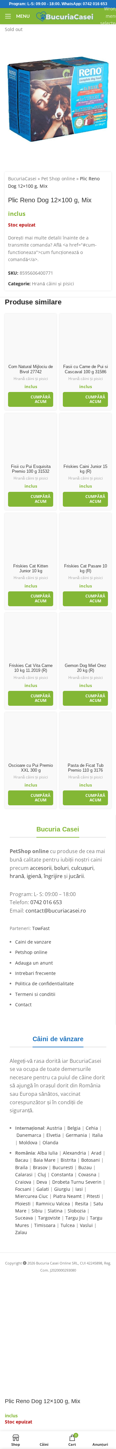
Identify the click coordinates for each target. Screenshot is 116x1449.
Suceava (24, 1218)
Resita (81, 1203)
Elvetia (53, 1135)
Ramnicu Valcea (53, 1203)
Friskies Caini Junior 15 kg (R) (85, 469)
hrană (17, 876)
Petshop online (31, 952)
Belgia (74, 1128)
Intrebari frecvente (35, 973)
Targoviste (49, 1218)
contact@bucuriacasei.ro (55, 910)
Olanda (50, 1142)
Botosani (90, 1160)
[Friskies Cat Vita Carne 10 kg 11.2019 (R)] (30, 638)
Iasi (79, 1189)
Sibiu (37, 1211)
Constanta (62, 1174)
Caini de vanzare (33, 942)
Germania (76, 1135)
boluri (61, 868)
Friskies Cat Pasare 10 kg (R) (85, 568)
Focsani (23, 1189)
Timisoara (44, 1225)
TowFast (41, 928)
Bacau (21, 1160)
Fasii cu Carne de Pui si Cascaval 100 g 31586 (85, 369)
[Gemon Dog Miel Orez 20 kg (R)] (85, 638)
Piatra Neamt (67, 1196)
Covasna (87, 1174)
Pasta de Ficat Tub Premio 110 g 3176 (85, 768)
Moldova (28, 1142)
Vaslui (86, 1225)
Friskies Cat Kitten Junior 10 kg (30, 568)
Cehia (92, 1128)
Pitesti (93, 1196)
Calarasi (24, 1174)
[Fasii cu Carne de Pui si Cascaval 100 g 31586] (85, 339)
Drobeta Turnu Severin (77, 1182)
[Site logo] (65, 16)
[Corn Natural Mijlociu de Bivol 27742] (30, 339)
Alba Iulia (47, 1153)
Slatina (55, 1211)
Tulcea (68, 1225)
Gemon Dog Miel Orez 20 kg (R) (85, 668)
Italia (97, 1135)
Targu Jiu (75, 1218)
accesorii (41, 868)
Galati (42, 1189)
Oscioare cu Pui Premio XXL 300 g (30, 768)
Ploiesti (23, 1203)
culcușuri (82, 868)
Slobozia (77, 1211)
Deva (41, 1182)
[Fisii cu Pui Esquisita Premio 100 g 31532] (30, 439)
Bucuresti (63, 1167)
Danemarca (28, 1135)
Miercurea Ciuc (31, 1196)
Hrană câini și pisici (53, 283)
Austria (54, 1128)
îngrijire (53, 876)
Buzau (85, 1167)
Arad (96, 1153)
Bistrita (68, 1160)
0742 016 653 (95, 4)
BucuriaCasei (22, 178)
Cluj (42, 1174)
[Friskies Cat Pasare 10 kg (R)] (85, 539)
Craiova (23, 1182)
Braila (21, 1167)
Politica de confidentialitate (44, 983)
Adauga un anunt (34, 963)
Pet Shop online (58, 178)
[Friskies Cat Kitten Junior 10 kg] (30, 539)
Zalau (21, 1232)
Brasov (40, 1167)
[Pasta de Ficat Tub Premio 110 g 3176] (85, 738)
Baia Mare (44, 1160)
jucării (76, 876)
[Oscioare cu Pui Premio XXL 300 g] (30, 738)
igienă (34, 876)
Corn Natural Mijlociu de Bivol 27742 (30, 369)
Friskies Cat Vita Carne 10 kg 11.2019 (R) (31, 668)
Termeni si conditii (35, 994)
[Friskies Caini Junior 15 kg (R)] (85, 439)
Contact (23, 1004)
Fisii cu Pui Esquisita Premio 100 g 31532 (31, 469)
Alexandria (74, 1153)
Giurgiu (62, 1189)
